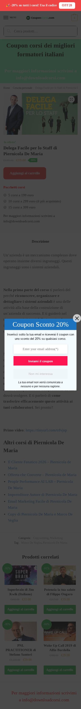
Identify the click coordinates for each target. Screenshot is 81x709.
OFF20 (67, 5)
